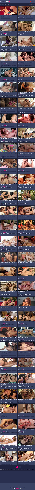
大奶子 (2, 95)
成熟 (11, 49)
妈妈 (19, 187)
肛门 (5, 34)
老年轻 (11, 448)
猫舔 (1, 34)
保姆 (5, 324)
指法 (10, 49)
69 (26, 233)
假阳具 (8, 95)
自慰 (13, 49)
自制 (10, 432)
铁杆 (2, 294)
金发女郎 (20, 49)
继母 (4, 187)
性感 (24, 112)
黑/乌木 (4, 95)
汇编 (21, 432)
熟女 (8, 49)
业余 (11, 249)
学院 (11, 402)
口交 (21, 49)
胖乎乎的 (11, 95)
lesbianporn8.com (17, 488)
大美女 (15, 95)
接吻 (3, 50)
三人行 (19, 203)
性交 (19, 96)
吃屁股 (2, 265)
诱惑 (6, 50)
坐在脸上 (21, 265)
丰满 (4, 96)
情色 (6, 34)
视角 (24, 340)
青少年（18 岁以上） (4, 49)
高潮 (5, 50)
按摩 (28, 340)
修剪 (1, 249)
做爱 (3, 34)
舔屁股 (2, 96)
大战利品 (21, 386)
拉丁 (21, 141)
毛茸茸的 (10, 141)
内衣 (21, 249)
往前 (19, 467)
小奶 (23, 49)
